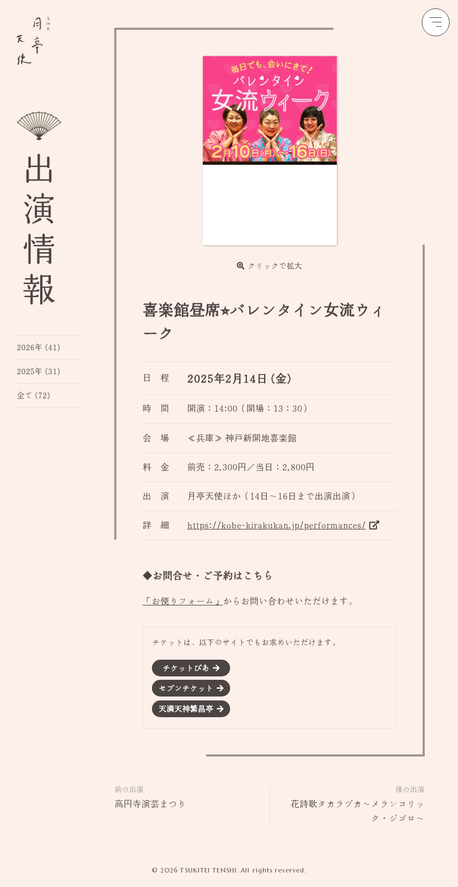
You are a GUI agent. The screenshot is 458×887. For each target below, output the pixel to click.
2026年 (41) (38, 347)
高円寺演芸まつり (150, 797)
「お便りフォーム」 (182, 601)
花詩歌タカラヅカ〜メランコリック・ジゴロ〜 (357, 804)
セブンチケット (186, 688)
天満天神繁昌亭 (186, 709)
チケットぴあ (186, 668)
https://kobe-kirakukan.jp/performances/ (276, 525)
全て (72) (33, 395)
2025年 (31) (38, 371)
